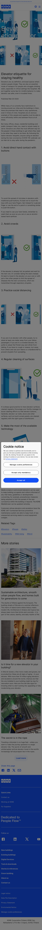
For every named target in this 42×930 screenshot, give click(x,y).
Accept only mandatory (21, 472)
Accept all (21, 480)
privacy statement (11, 459)
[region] (21, 465)
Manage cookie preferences (21, 465)
